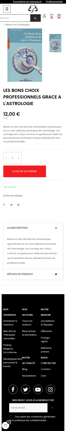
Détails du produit (20, 274)
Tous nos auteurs (27, 323)
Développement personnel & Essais (12, 363)
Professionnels (54, 2)
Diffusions (46, 331)
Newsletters (29, 376)
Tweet (13, 205)
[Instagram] (50, 389)
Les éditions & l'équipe (48, 323)
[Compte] (44, 15)
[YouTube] (38, 389)
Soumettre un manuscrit (27, 2)
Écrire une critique (12, 196)
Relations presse (46, 350)
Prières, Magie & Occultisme (10, 349)
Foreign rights (45, 340)
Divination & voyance (10, 323)
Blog (24, 369)
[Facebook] (13, 389)
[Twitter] (25, 389)
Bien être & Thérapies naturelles (9, 335)
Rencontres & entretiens (29, 333)
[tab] (33, 228)
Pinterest (20, 205)
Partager (6, 205)
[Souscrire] (52, 407)
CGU (43, 376)
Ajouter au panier (24, 171)
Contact (46, 369)
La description (17, 228)
